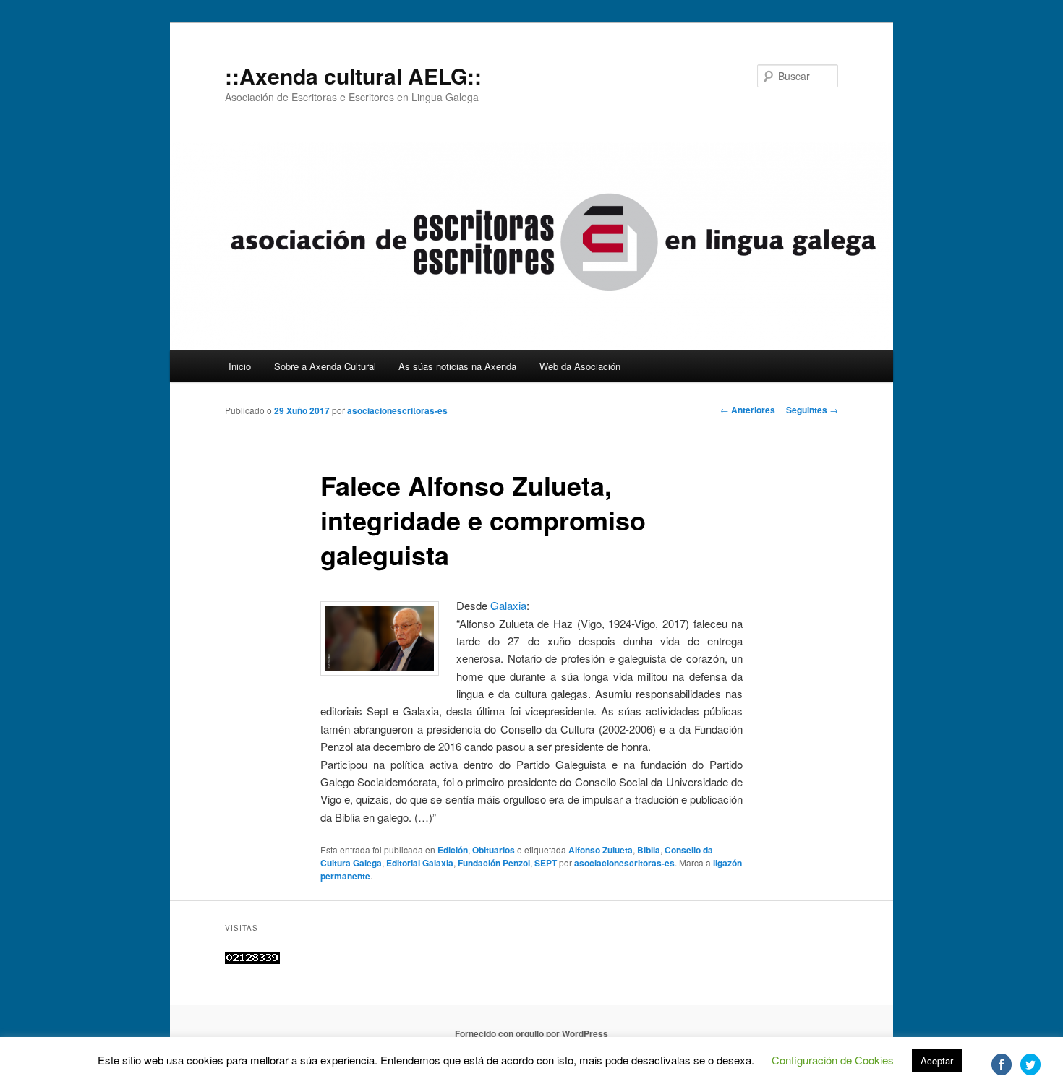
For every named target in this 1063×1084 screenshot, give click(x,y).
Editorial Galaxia (419, 862)
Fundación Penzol (494, 862)
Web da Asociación (579, 366)
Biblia (648, 849)
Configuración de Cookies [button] (833, 1059)
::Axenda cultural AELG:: (353, 75)
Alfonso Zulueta (600, 849)
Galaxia (508, 605)
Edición (452, 849)
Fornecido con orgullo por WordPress (531, 1033)
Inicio (240, 366)
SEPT (545, 862)
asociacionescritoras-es (397, 410)
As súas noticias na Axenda (457, 366)
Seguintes (812, 409)
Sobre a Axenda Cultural (325, 366)
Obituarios (493, 849)
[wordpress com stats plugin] (252, 960)
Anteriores (747, 409)
